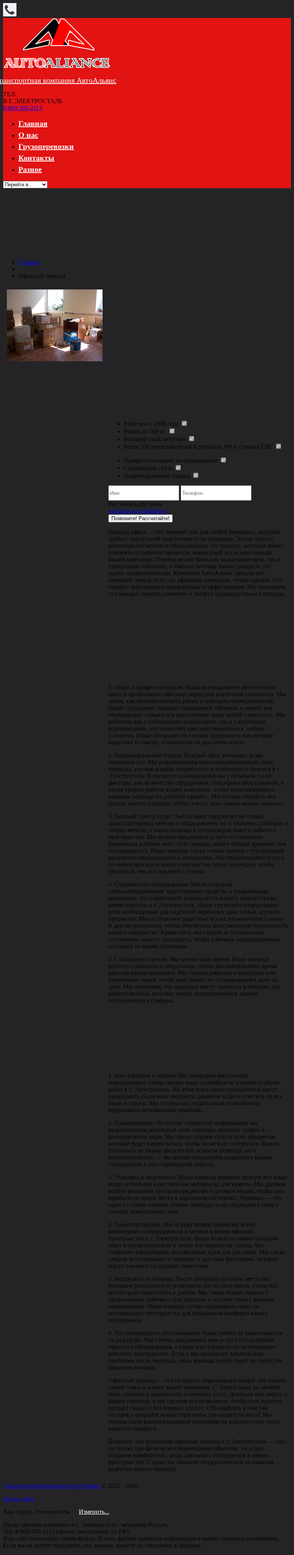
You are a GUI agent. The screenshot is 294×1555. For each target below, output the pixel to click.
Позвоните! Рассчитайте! (140, 518)
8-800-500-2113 (22, 108)
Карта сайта (18, 1498)
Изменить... (94, 1511)
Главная (32, 123)
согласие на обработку (137, 511)
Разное (30, 169)
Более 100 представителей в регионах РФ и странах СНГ (199, 446)
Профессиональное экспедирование (171, 460)
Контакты (36, 158)
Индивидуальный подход (158, 475)
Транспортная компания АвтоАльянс (51, 1485)
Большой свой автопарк (156, 439)
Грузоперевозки (46, 146)
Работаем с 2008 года (152, 423)
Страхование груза (149, 468)
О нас (28, 135)
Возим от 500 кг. (146, 431)
